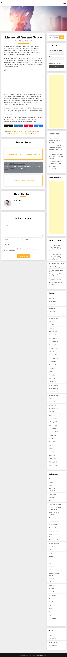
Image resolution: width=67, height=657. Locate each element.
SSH (50, 263)
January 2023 (53, 355)
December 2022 (53, 358)
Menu (3, 3)
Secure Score (20, 133)
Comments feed (53, 642)
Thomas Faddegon (54, 270)
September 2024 (53, 318)
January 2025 (53, 315)
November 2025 (53, 301)
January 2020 (53, 425)
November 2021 (53, 388)
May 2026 (51, 298)
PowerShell (52, 592)
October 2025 (53, 304)
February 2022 (53, 381)
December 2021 (53, 385)
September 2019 (53, 438)
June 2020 (52, 415)
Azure (9, 131)
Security (51, 598)
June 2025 (52, 308)
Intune (51, 563)
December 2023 (53, 338)
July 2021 (51, 398)
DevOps (51, 546)
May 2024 (51, 325)
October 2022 (53, 365)
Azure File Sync (53, 521)
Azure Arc (52, 518)
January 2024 (53, 335)
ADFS (50, 485)
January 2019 (53, 465)
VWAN (51, 622)
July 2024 (51, 321)
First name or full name (55, 50)
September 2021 (53, 395)
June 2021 (52, 402)
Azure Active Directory (55, 504)
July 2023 (51, 351)
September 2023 (53, 348)
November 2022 (53, 361)
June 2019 (52, 448)
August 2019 (52, 442)
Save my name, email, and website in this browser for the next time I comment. (23, 250)
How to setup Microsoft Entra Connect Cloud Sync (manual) (56, 156)
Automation (52, 494)
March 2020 (52, 418)
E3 (12, 131)
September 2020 (53, 408)
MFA (50, 570)
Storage (51, 608)
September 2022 (53, 368)
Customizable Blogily (41, 655)
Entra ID (51, 553)
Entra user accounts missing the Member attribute (54, 140)
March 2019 (52, 458)
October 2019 (53, 435)
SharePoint (28, 133)
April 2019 (52, 455)
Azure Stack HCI (53, 539)
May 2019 (51, 452)
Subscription (52, 612)
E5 (15, 131)
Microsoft (30, 131)
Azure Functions (53, 528)
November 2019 (53, 432)
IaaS (50, 560)
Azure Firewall (53, 524)
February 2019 (53, 462)
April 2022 (52, 375)
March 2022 (52, 378)
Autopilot (51, 497)
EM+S (18, 131)
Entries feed (52, 638)
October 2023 (53, 345)
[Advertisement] (56, 101)
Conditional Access (54, 543)
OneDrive (6, 133)
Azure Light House (54, 531)
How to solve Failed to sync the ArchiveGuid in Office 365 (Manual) (56, 265)
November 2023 (53, 341)
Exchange (24, 131)
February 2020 (53, 422)
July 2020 (51, 412)
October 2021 (53, 391)
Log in (50, 635)
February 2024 (53, 331)
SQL (50, 605)
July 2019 (51, 445)
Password (52, 588)
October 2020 (53, 405)
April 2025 (52, 311)
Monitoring (52, 578)
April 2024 (52, 328)
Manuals (51, 566)
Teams (34, 133)
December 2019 (53, 428)
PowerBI (12, 133)
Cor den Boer (52, 245)
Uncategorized (53, 618)
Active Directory (53, 479)
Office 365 (37, 131)
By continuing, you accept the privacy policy (55, 62)
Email (50, 56)
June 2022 (52, 371)
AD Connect (52, 482)
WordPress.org (53, 645)
